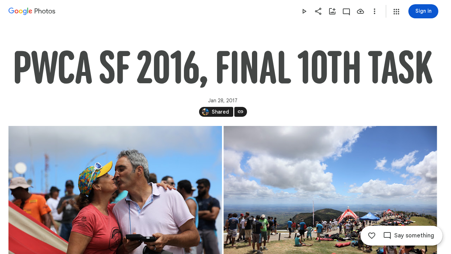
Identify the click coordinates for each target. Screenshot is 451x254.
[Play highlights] (304, 11)
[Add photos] (332, 11)
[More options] (374, 11)
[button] (396, 12)
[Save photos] (360, 11)
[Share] (318, 11)
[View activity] (346, 11)
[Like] (372, 236)
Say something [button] (414, 235)
